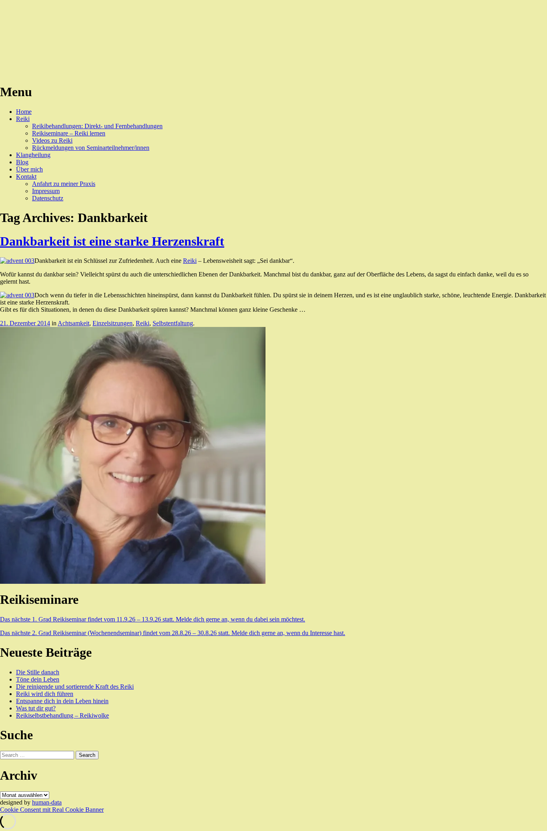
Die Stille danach (37, 672)
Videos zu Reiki (52, 140)
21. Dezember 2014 (25, 323)
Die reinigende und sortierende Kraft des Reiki (75, 686)
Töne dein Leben (37, 679)
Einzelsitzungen (113, 323)
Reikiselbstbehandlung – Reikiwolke (62, 715)
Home (24, 111)
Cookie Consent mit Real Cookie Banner (52, 809)
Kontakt (26, 176)
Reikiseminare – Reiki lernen (68, 133)
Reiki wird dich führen (44, 693)
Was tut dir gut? (36, 708)
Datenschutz (47, 198)
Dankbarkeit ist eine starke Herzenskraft (112, 241)
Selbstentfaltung (173, 323)
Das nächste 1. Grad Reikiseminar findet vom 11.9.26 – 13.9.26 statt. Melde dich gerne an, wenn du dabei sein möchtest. (152, 619)
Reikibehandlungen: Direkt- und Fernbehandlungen (97, 126)
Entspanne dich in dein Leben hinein (62, 701)
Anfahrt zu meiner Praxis (63, 183)
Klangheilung (33, 154)
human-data (47, 802)
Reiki (23, 118)
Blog (22, 162)
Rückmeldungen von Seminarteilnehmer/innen (90, 147)
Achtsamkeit (73, 323)
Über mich (29, 169)
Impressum (46, 191)
